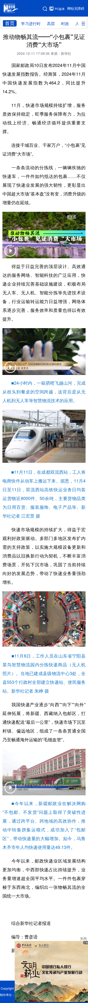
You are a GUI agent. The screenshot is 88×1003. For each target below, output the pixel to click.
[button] (10, 254)
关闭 (83, 938)
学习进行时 (31, 24)
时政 (65, 24)
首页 (10, 23)
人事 (79, 24)
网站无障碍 (75, 8)
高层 (51, 24)
